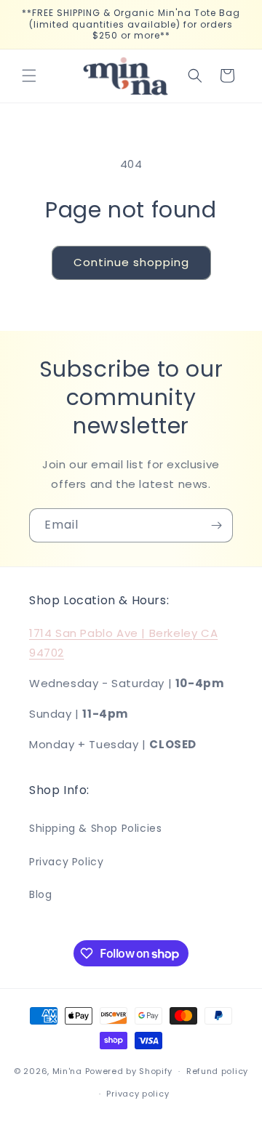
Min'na (67, 1071)
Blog (40, 894)
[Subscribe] (216, 525)
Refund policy (217, 1071)
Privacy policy (137, 1093)
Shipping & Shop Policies (95, 828)
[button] (29, 76)
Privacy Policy (66, 861)
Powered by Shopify (129, 1071)
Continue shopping (131, 262)
